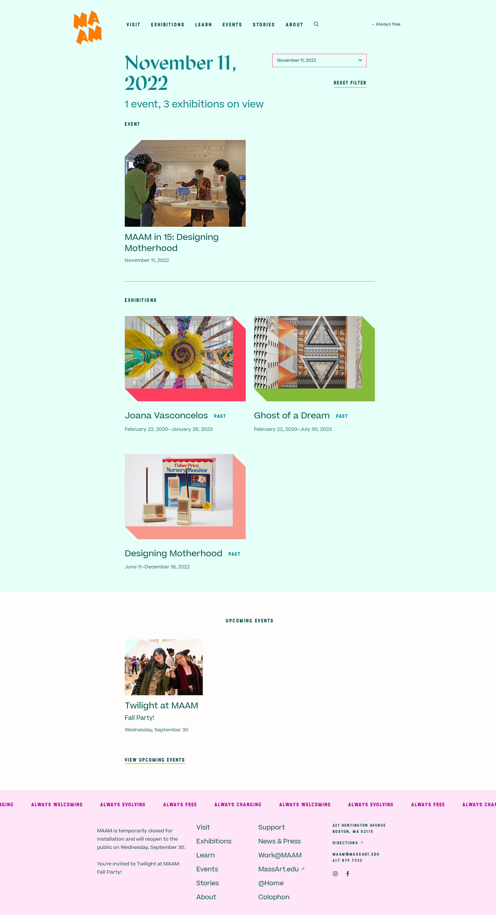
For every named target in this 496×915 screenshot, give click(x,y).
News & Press (279, 841)
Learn (203, 24)
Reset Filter (350, 82)
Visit (134, 24)
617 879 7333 (348, 860)
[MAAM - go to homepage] (88, 28)
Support (271, 827)
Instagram (335, 874)
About (295, 24)
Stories (264, 24)
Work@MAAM (280, 855)
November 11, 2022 (296, 60)
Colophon (274, 897)
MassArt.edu (278, 869)
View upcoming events (155, 759)
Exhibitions (168, 24)
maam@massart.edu (356, 854)
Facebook (348, 874)
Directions (345, 842)
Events (233, 24)
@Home (271, 883)
